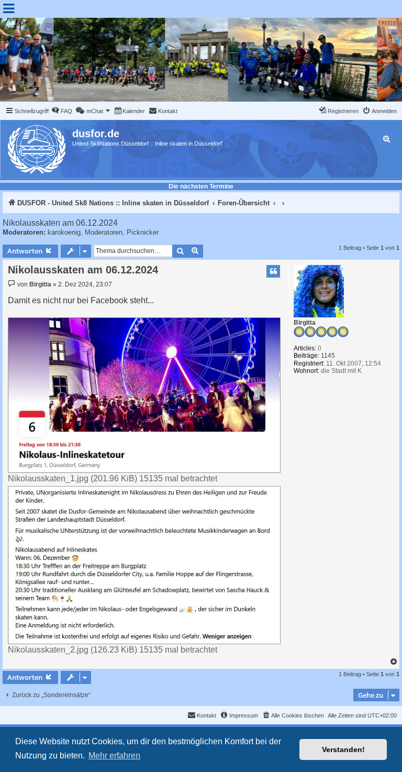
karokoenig (64, 232)
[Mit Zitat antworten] (273, 271)
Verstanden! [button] (343, 749)
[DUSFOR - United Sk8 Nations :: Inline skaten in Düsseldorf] (37, 147)
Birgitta (305, 322)
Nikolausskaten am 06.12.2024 (60, 222)
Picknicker (143, 232)
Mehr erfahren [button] (114, 755)
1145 (328, 355)
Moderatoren (103, 232)
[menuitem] (61, 111)
